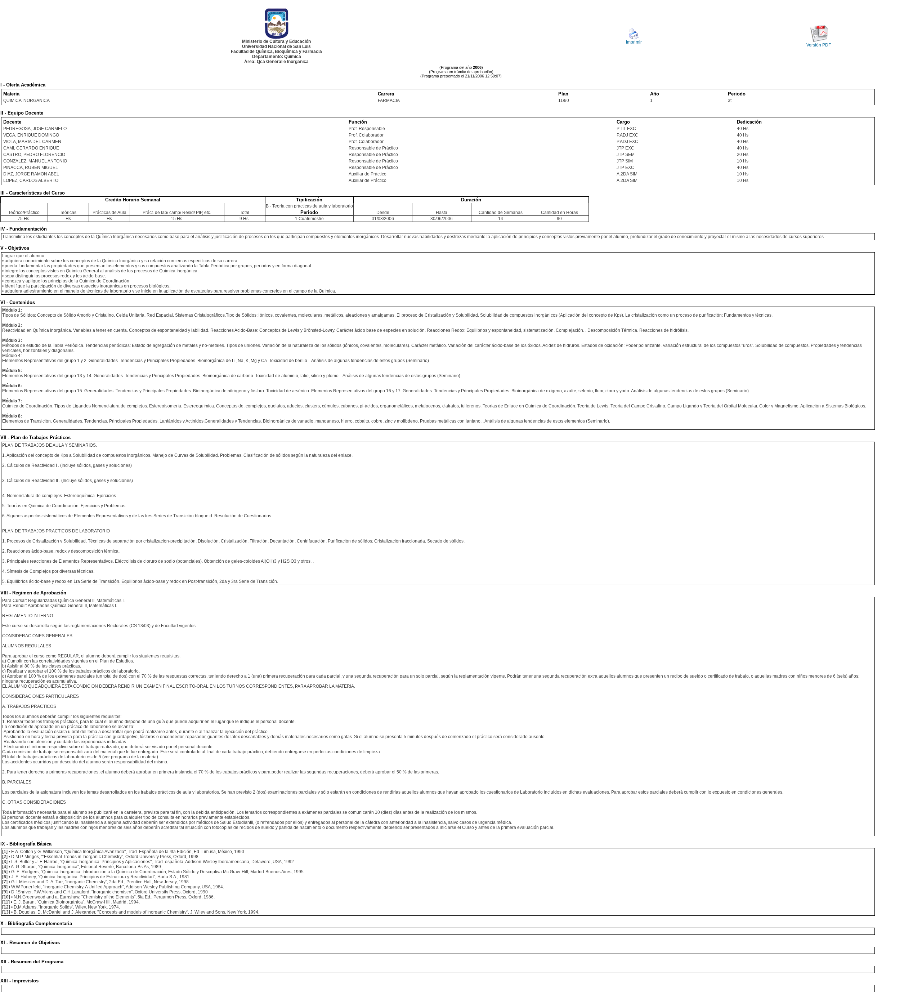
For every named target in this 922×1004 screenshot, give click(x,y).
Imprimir (634, 42)
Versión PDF (818, 45)
